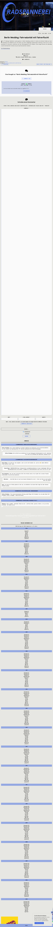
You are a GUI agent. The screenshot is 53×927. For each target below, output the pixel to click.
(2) (26, 534)
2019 (26, 632)
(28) (26, 826)
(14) (26, 643)
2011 (26, 784)
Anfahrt (28, 29)
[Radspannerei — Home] (26, 13)
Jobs (3, 29)
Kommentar (26, 108)
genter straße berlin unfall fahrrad (26, 57)
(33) (26, 792)
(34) (26, 830)
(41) (26, 779)
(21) (26, 775)
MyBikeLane (5, 64)
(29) (26, 777)
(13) (26, 693)
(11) (26, 712)
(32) (26, 833)
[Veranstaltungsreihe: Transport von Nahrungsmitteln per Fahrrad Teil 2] (25, 515)
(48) (26, 831)
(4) (26, 532)
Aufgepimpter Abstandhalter (30, 459)
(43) (26, 813)
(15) (26, 720)
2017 (26, 670)
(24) (26, 722)
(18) (26, 757)
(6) (26, 601)
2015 (26, 708)
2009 (26, 822)
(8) (26, 642)
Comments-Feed (27, 78)
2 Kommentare (19, 444)
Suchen (26, 436)
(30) (26, 780)
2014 (26, 727)
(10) (26, 676)
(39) (26, 781)
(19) (26, 713)
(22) (26, 733)
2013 (26, 746)
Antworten (27, 91)
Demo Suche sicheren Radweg (30, 444)
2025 (26, 541)
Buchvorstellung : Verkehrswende (30, 490)
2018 (26, 651)
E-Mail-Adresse (26, 417)
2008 (26, 841)
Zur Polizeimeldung (5, 48)
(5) (26, 583)
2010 (26, 803)
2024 (27, 556)
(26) (26, 855)
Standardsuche (27, 431)
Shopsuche (27, 433)
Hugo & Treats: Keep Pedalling (43, 64)
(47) (26, 817)
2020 (26, 619)
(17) (26, 684)
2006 (26, 880)
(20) (26, 736)
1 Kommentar (26, 59)
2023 (26, 574)
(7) (26, 677)
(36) (26, 911)
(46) (26, 798)
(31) (26, 788)
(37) (26, 815)
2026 (26, 528)
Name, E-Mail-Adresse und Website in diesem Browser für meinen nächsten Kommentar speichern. (26, 421)
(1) (26, 531)
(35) (26, 818)
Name (9, 417)
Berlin (26, 55)
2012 (26, 765)
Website (43, 417)
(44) (26, 811)
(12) (26, 718)
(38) (26, 812)
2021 (26, 608)
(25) (26, 778)
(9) (26, 602)
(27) (26, 810)
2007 (26, 860)
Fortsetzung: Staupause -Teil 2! (30, 500)
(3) (26, 537)
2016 (26, 689)
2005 (26, 899)
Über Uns (16, 29)
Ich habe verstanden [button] (39, 923)
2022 (26, 591)
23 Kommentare (19, 459)
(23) (26, 732)
